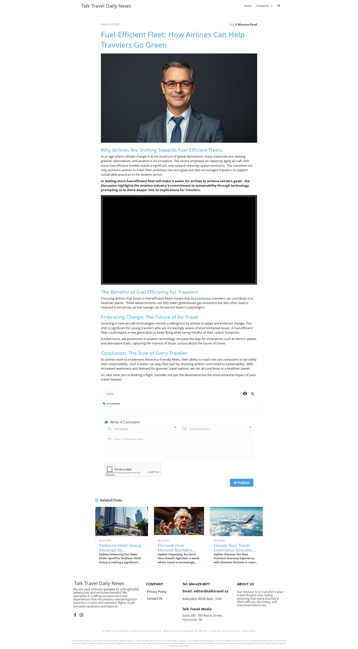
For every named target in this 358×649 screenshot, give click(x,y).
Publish (243, 482)
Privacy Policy (248, 630)
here (186, 646)
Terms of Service (231, 630)
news (110, 394)
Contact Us (215, 630)
